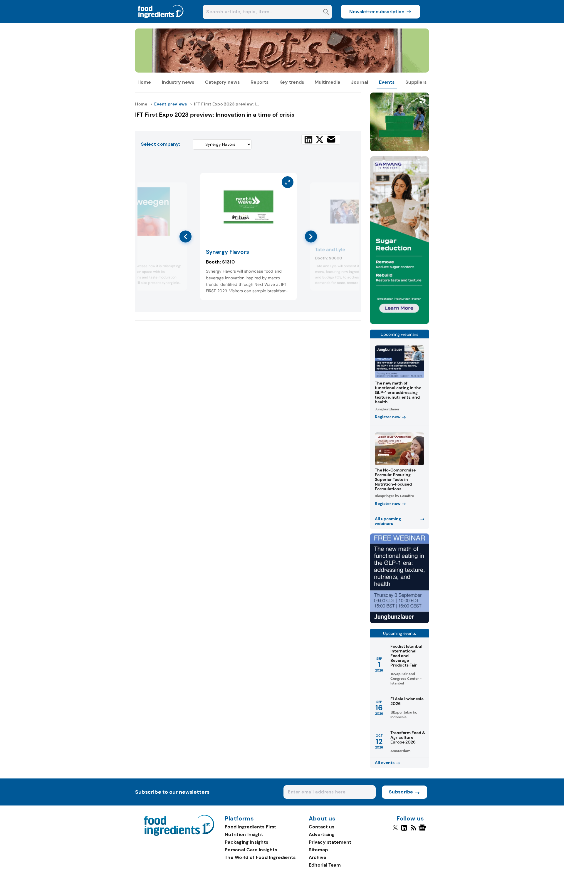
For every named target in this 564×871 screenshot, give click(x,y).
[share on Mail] (331, 139)
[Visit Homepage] (161, 21)
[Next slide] (311, 237)
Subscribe (401, 792)
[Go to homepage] (179, 834)
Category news (222, 82)
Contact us (321, 827)
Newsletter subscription (376, 11)
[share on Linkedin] (308, 139)
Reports (259, 82)
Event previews (170, 104)
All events (385, 762)
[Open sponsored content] (282, 71)
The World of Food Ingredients (260, 857)
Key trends (291, 82)
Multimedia (327, 82)
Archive (317, 857)
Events (387, 82)
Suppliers (416, 82)
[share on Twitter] (319, 139)
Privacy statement (330, 842)
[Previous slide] (185, 237)
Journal (359, 82)
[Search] (326, 12)
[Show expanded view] (179, 190)
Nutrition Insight (244, 834)
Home (144, 82)
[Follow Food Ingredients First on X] (395, 830)
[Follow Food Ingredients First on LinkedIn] (404, 830)
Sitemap (318, 849)
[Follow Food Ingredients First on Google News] (423, 830)
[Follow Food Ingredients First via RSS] (413, 830)
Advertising (322, 834)
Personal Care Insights (251, 849)
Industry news (178, 82)
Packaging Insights (246, 842)
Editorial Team (325, 865)
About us (322, 819)
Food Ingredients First (250, 827)
